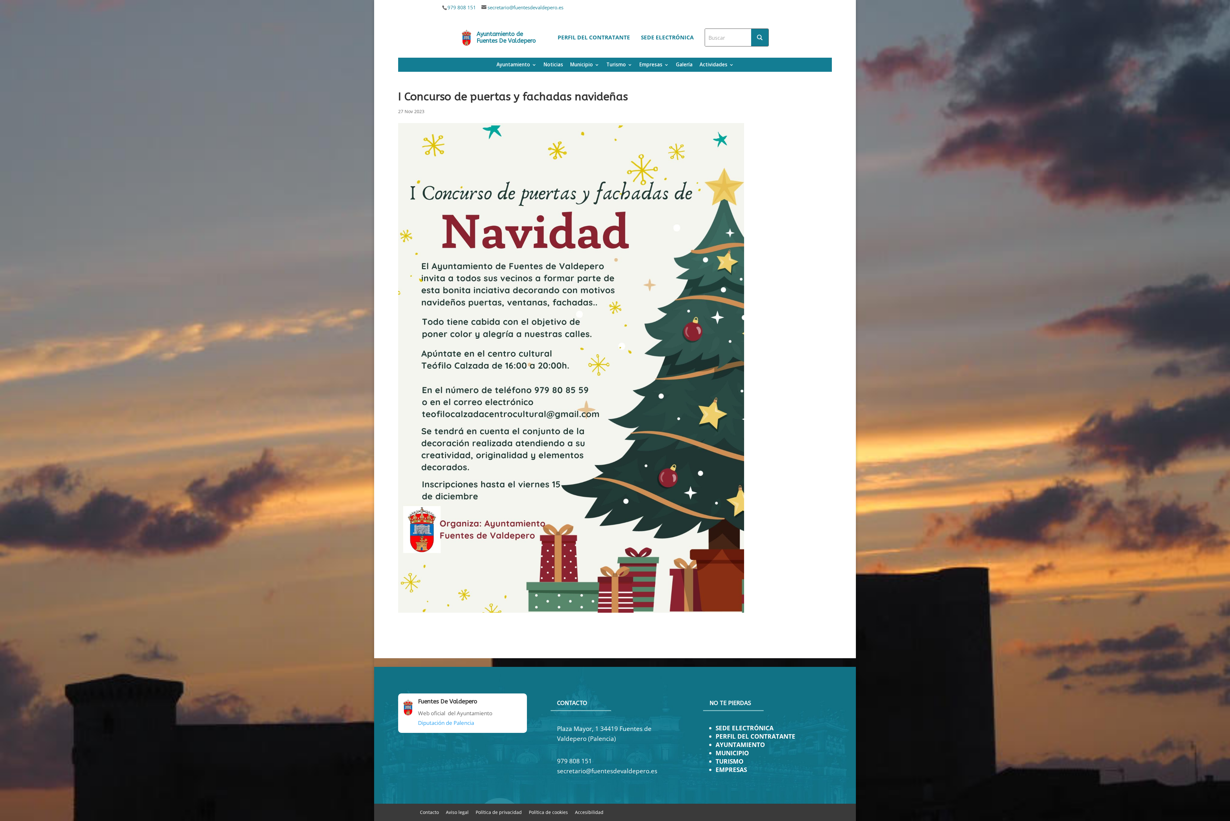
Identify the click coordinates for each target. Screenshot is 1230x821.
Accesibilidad (589, 812)
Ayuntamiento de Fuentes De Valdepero (506, 37)
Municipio (581, 65)
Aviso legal (457, 812)
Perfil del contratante (594, 37)
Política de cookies (548, 812)
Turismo (616, 65)
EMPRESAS (731, 770)
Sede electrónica (667, 37)
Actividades (713, 65)
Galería (684, 65)
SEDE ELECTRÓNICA (745, 728)
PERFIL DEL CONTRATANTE (755, 736)
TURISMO (729, 761)
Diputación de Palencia (446, 722)
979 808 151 (461, 7)
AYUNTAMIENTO (740, 745)
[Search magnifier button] (759, 37)
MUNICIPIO (732, 753)
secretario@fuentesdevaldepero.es (525, 7)
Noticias (553, 65)
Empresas (650, 65)
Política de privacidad (499, 812)
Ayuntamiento (513, 65)
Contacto (429, 812)
